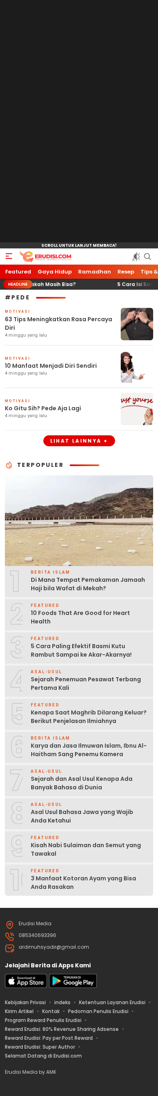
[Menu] (9, 256)
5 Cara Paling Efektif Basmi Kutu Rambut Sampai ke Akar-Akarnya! (81, 650)
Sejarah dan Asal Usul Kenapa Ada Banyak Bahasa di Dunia (81, 783)
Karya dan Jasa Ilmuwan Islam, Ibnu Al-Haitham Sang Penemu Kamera (89, 750)
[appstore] (26, 986)
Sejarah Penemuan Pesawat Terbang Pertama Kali (86, 683)
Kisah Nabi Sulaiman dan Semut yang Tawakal (86, 849)
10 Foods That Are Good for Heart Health (80, 617)
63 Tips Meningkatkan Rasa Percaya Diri (58, 323)
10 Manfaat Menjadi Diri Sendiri (51, 366)
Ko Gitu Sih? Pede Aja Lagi (43, 408)
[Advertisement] (79, 121)
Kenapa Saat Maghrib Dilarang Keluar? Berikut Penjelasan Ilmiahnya (89, 716)
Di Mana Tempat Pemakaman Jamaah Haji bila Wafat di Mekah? (88, 584)
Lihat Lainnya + (79, 440)
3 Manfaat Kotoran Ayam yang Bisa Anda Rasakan (83, 882)
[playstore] (73, 986)
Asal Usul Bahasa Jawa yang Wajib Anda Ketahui (82, 816)
